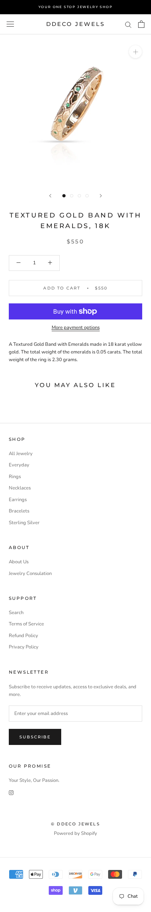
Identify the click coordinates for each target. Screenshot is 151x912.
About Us (19, 562)
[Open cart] (141, 24)
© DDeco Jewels (75, 823)
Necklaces (20, 488)
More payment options (76, 327)
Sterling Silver (24, 522)
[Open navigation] (10, 24)
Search (16, 612)
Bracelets (19, 511)
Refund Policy (23, 635)
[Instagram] (11, 792)
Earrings (18, 499)
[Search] (128, 24)
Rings (15, 476)
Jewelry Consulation (30, 573)
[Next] (101, 195)
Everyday (19, 465)
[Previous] (50, 195)
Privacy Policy (23, 647)
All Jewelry (21, 453)
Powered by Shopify (75, 833)
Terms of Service (26, 624)
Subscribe (35, 736)
